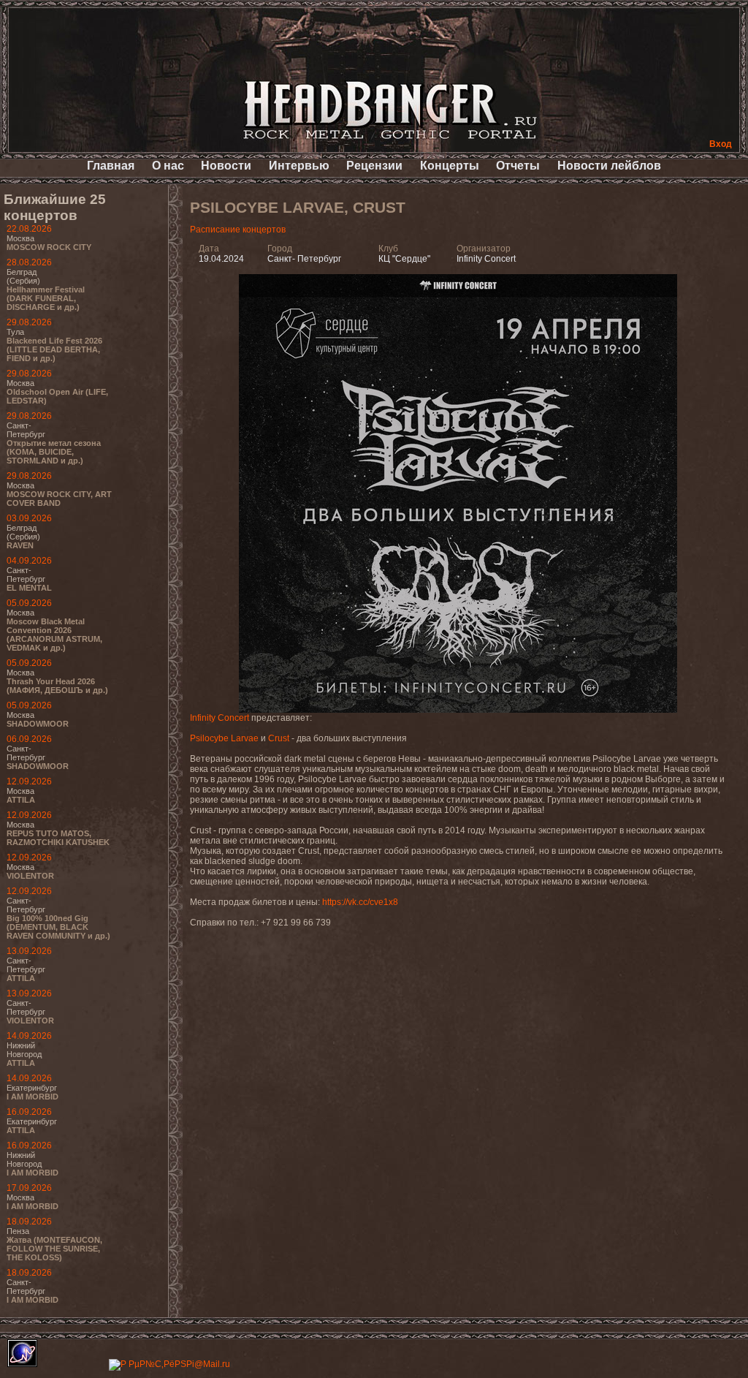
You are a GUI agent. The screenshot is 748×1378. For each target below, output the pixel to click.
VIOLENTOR (30, 875)
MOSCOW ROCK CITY (49, 247)
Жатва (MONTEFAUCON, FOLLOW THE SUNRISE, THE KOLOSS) (54, 1248)
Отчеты (518, 165)
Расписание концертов (238, 229)
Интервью (299, 165)
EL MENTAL (29, 587)
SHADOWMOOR (38, 723)
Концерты (449, 165)
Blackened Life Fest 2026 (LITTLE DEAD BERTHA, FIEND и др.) (54, 349)
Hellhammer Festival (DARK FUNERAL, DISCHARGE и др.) (46, 298)
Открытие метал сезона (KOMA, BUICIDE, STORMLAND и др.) (54, 452)
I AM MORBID (32, 1096)
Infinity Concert (219, 718)
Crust (278, 738)
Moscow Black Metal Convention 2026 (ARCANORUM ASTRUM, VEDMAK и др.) (54, 634)
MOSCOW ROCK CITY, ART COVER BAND (59, 498)
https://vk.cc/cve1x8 (360, 902)
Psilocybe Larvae (224, 738)
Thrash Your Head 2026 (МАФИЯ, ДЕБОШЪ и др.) (57, 685)
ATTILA (21, 799)
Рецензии (374, 165)
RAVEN (20, 545)
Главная (110, 165)
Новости (226, 165)
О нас (168, 165)
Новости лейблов (609, 165)
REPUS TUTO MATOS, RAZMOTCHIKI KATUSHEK (58, 838)
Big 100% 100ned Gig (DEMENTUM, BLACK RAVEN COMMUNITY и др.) (58, 927)
